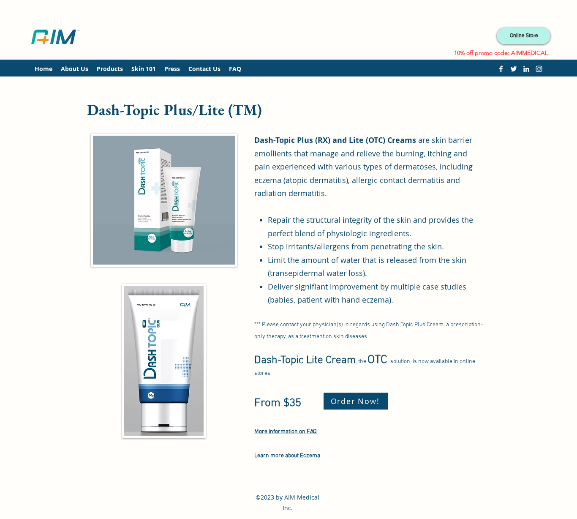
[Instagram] (539, 69)
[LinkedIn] (526, 69)
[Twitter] (513, 69)
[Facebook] (501, 69)
